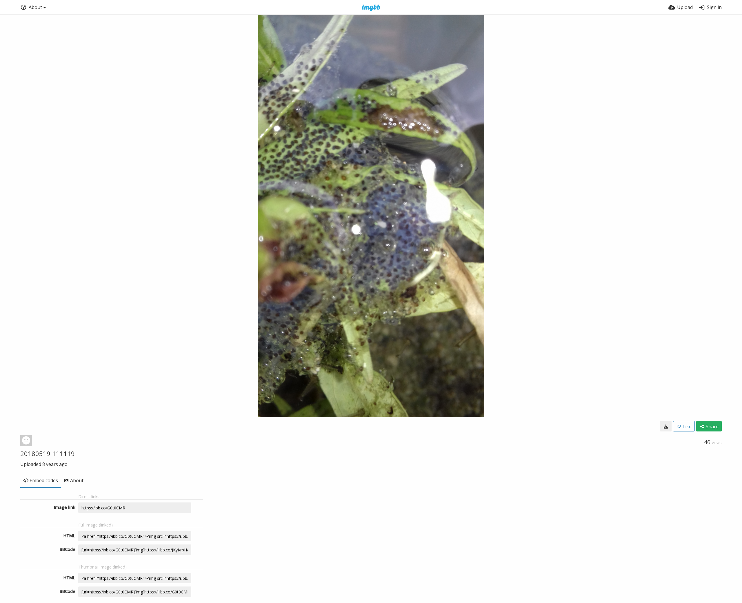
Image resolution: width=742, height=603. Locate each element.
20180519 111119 (47, 453)
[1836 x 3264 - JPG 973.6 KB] (666, 426)
